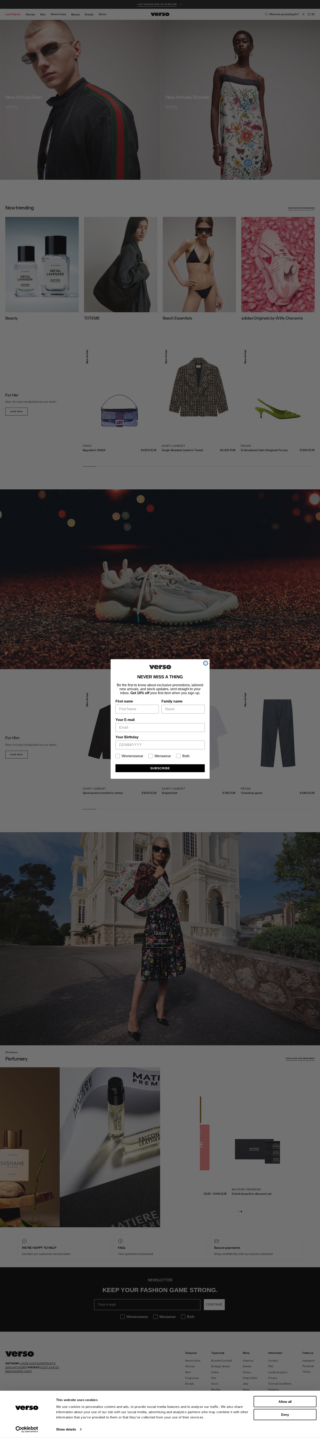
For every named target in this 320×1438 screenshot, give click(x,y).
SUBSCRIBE (160, 768)
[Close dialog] (205, 663)
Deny (285, 1414)
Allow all (285, 1402)
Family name (172, 701)
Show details (66, 1429)
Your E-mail (125, 720)
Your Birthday (127, 737)
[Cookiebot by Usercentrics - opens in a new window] (26, 1429)
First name (124, 701)
